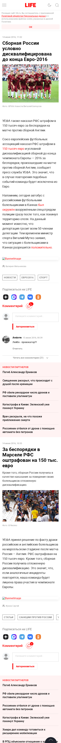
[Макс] (14, 297)
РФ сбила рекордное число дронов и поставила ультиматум (26, 394)
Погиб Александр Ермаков (20, 372)
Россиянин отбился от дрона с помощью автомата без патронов (29, 430)
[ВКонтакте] (30, 297)
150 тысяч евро (13, 149)
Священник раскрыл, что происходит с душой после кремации (27, 382)
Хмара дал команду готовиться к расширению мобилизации (24, 731)
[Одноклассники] (38, 297)
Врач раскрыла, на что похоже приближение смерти (22, 418)
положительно (41, 247)
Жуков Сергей (12, 606)
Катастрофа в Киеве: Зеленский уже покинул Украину (26, 406)
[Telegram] (22, 297)
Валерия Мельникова (16, 266)
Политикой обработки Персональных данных (24, 16)
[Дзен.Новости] (5, 297)
